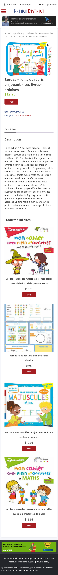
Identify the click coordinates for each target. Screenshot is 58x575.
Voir (11, 101)
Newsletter (48, 567)
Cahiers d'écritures (36, 33)
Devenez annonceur (29, 570)
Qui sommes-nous (10, 567)
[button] (48, 45)
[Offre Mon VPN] (29, 547)
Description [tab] (10, 129)
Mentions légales (26, 561)
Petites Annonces (9, 570)
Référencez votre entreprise (19, 4)
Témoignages (26, 567)
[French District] (29, 11)
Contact (37, 567)
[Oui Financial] (29, 21)
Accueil (7, 33)
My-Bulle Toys (19, 33)
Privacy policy (43, 561)
